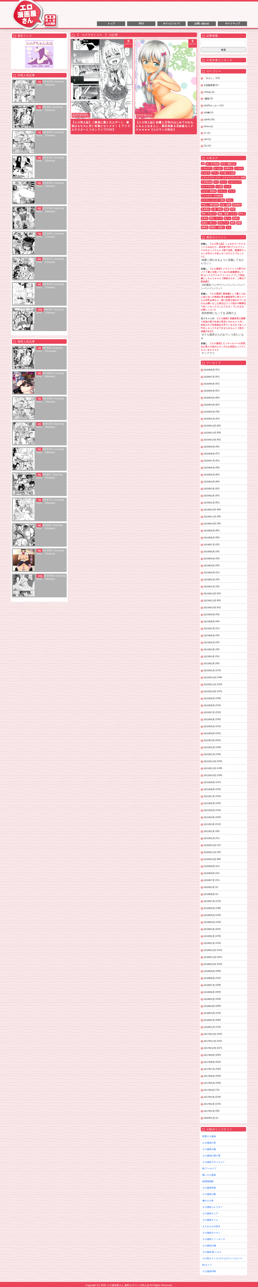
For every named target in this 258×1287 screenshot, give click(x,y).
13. (205, 133)
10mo (207, 126)
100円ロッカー (211, 106)
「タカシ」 (209, 78)
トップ (111, 23)
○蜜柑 (206, 99)
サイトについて (171, 23)
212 (206, 146)
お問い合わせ (201, 23)
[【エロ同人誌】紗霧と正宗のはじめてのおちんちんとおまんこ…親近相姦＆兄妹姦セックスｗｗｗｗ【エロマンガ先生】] (166, 79)
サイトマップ (232, 23)
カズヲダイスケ (80, 115)
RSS (141, 23)
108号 (207, 119)
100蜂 (207, 113)
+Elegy (207, 92)
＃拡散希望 (209, 85)
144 (206, 139)
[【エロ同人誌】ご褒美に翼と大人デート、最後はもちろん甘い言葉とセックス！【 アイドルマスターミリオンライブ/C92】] (101, 79)
